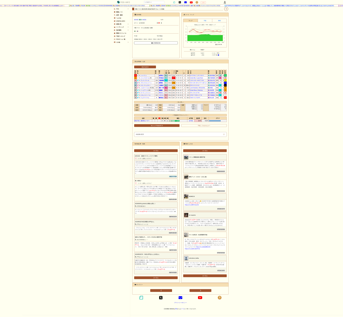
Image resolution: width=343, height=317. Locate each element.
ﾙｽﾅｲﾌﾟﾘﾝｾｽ (200, 80)
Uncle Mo (193, 78)
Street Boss (193, 90)
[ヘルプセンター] (197, 2)
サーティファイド (146, 92)
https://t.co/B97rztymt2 (192, 205)
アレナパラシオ (145, 80)
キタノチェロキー (146, 85)
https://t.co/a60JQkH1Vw (192, 248)
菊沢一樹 (161, 87)
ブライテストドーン (146, 83)
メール (183, 308)
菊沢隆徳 (211, 75)
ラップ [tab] (190, 20)
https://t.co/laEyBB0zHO (203, 247)
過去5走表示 (145, 67)
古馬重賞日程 (156, 43)
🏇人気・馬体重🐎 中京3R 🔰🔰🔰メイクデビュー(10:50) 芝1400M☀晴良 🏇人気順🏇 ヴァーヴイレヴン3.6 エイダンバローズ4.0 (100, 5)
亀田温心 (161, 97)
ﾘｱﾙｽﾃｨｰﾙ (192, 97)
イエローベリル (145, 87)
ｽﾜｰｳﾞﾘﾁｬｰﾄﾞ (193, 75)
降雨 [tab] (219, 20)
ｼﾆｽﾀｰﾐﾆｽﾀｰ (193, 80)
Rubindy (200, 90)
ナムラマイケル (145, 97)
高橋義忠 (211, 95)
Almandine (202, 87)
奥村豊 (211, 90)
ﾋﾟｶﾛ (200, 95)
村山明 (211, 97)
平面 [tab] (205, 20)
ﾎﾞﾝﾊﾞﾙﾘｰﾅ (201, 75)
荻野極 (161, 83)
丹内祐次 (161, 78)
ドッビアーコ (144, 90)
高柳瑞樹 (211, 78)
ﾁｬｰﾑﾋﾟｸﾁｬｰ (197, 92)
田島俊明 (211, 83)
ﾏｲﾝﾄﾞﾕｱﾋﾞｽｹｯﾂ (194, 83)
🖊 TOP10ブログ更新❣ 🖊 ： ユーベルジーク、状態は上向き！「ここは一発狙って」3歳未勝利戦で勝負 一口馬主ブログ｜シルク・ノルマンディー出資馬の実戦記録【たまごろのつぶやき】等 (272, 5)
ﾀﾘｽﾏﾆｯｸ (192, 85)
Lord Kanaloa (194, 87)
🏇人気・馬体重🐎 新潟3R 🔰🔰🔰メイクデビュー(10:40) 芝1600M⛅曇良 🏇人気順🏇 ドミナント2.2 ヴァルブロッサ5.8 (178, 5)
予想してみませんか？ (204, 125)
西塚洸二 (161, 92)
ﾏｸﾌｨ (191, 92)
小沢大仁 (161, 95)
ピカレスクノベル (146, 95)
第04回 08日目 (140, 19)
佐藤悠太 (211, 92)
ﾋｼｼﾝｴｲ (197, 85)
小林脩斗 (161, 85)
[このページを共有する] (226, 9)
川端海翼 (161, 80)
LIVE (203, 2)
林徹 (211, 87)
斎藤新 (161, 90)
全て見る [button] (155, 150)
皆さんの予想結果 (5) (157, 125)
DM (176, 308)
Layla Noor (200, 78)
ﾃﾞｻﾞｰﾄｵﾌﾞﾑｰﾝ (203, 83)
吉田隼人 (161, 75)
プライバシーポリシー (180, 302)
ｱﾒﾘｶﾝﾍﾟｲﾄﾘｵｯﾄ (194, 95)
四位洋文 (211, 80)
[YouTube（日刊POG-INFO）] (191, 2)
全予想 (191, 120)
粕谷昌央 (211, 85)
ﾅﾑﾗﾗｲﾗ (198, 97)
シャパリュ (144, 75)
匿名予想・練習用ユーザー (142, 120)
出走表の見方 (140, 134)
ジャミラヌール (145, 78)
